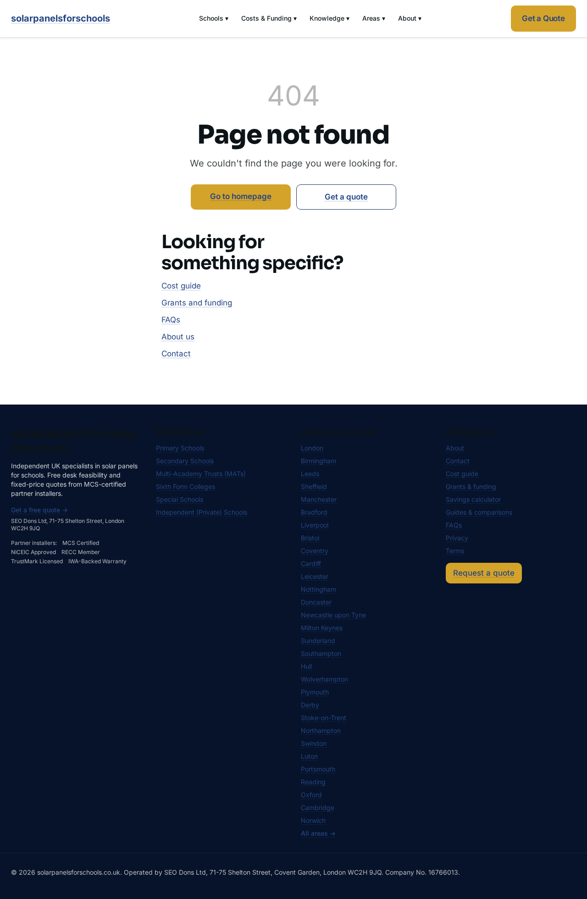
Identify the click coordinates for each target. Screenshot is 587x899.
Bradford (314, 512)
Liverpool (314, 525)
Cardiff (311, 563)
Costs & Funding (269, 18)
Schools (213, 18)
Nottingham (318, 589)
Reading (313, 782)
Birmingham (318, 461)
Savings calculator (473, 499)
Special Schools (179, 499)
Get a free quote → (39, 510)
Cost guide (181, 285)
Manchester (319, 499)
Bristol (310, 538)
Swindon (314, 743)
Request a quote (484, 572)
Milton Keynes (322, 628)
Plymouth (315, 692)
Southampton (321, 653)
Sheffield (314, 486)
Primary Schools (180, 448)
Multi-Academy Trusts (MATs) (201, 473)
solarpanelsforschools (60, 18)
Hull (306, 666)
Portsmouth (318, 769)
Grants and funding (196, 302)
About (409, 18)
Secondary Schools (185, 461)
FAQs (170, 319)
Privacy (457, 538)
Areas (373, 18)
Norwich (313, 820)
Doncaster (316, 602)
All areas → (318, 833)
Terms (455, 551)
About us (177, 336)
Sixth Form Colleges (185, 486)
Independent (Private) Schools (201, 512)
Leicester (314, 576)
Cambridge (317, 807)
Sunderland (318, 640)
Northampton (321, 730)
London (312, 448)
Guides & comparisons (479, 512)
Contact (176, 353)
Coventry (314, 551)
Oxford (311, 795)
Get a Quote (543, 18)
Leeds (310, 473)
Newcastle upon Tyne (333, 615)
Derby (310, 705)
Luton (309, 756)
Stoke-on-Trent (323, 717)
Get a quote (346, 196)
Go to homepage (240, 196)
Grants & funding (471, 486)
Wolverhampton (324, 679)
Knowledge (329, 18)
